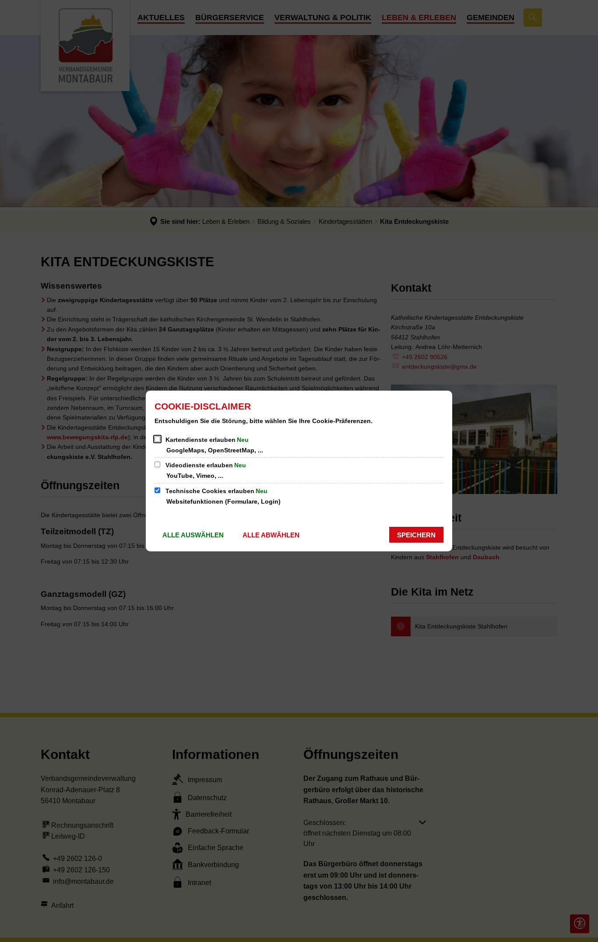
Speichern (416, 535)
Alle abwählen (271, 535)
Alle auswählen (193, 535)
